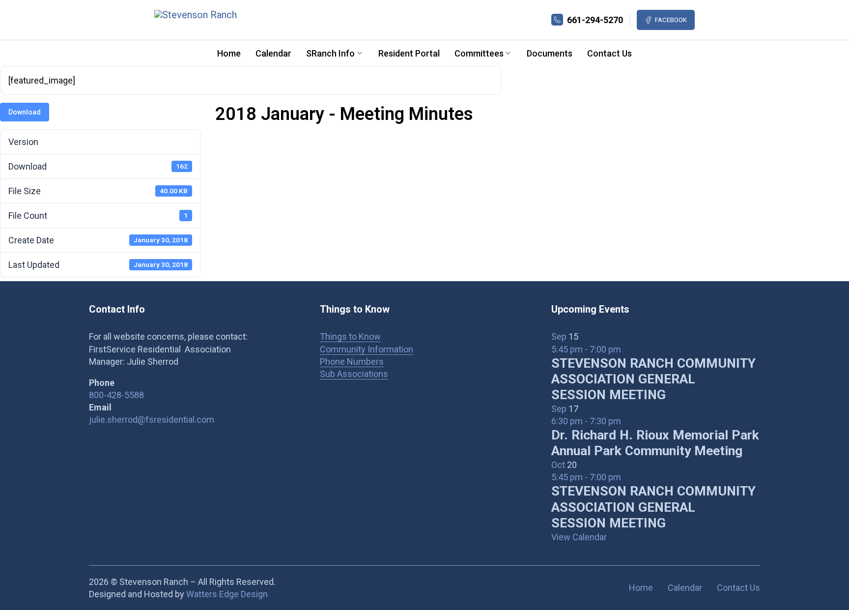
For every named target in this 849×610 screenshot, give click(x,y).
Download (24, 112)
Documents (549, 53)
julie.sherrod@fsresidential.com (151, 419)
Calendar (273, 53)
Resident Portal (409, 53)
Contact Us (609, 53)
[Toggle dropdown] (360, 53)
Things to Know (350, 336)
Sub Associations (354, 374)
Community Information (366, 349)
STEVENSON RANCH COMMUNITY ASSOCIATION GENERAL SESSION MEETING (653, 379)
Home (229, 53)
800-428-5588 (116, 395)
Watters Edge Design (227, 594)
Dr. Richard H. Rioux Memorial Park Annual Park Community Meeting (655, 443)
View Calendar (579, 537)
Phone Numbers (352, 361)
